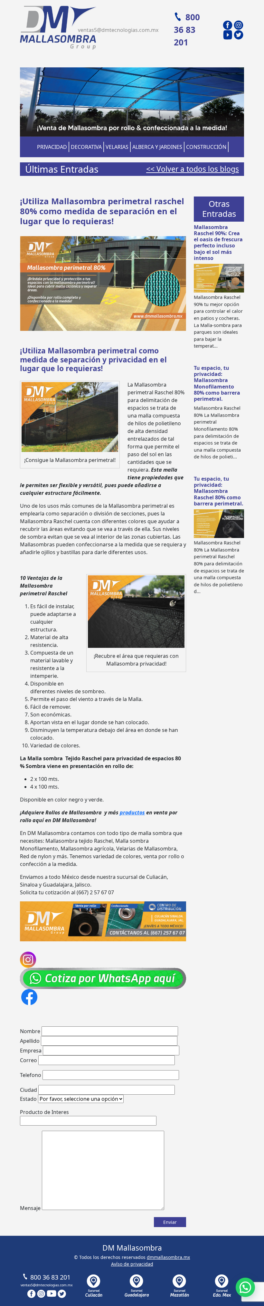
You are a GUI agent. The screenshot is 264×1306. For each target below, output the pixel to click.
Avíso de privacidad (132, 1264)
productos (132, 812)
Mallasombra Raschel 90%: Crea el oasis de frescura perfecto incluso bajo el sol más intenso (218, 243)
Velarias (117, 146)
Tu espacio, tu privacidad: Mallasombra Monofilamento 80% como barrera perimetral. (217, 383)
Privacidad (52, 146)
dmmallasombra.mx (168, 1257)
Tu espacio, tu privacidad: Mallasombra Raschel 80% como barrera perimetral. (218, 491)
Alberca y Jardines (157, 146)
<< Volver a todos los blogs (192, 169)
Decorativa (86, 146)
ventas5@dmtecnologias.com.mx (118, 30)
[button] (245, 1287)
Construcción (206, 146)
